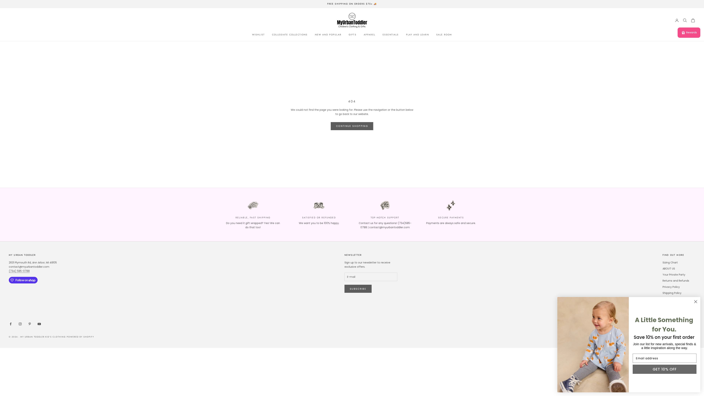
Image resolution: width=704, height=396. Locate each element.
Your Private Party (674, 274)
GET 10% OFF (665, 369)
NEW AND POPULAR (328, 34)
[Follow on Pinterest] (30, 324)
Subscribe (358, 289)
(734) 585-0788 (19, 271)
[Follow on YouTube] (39, 324)
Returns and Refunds (676, 281)
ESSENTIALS (391, 34)
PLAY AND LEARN (417, 34)
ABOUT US (669, 268)
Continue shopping (352, 126)
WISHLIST (258, 34)
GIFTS (352, 34)
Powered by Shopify (80, 336)
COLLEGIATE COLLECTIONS (290, 34)
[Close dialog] (695, 301)
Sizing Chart (670, 262)
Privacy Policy (671, 287)
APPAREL (369, 34)
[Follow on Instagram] (20, 324)
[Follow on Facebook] (10, 324)
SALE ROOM (444, 34)
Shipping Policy (672, 293)
